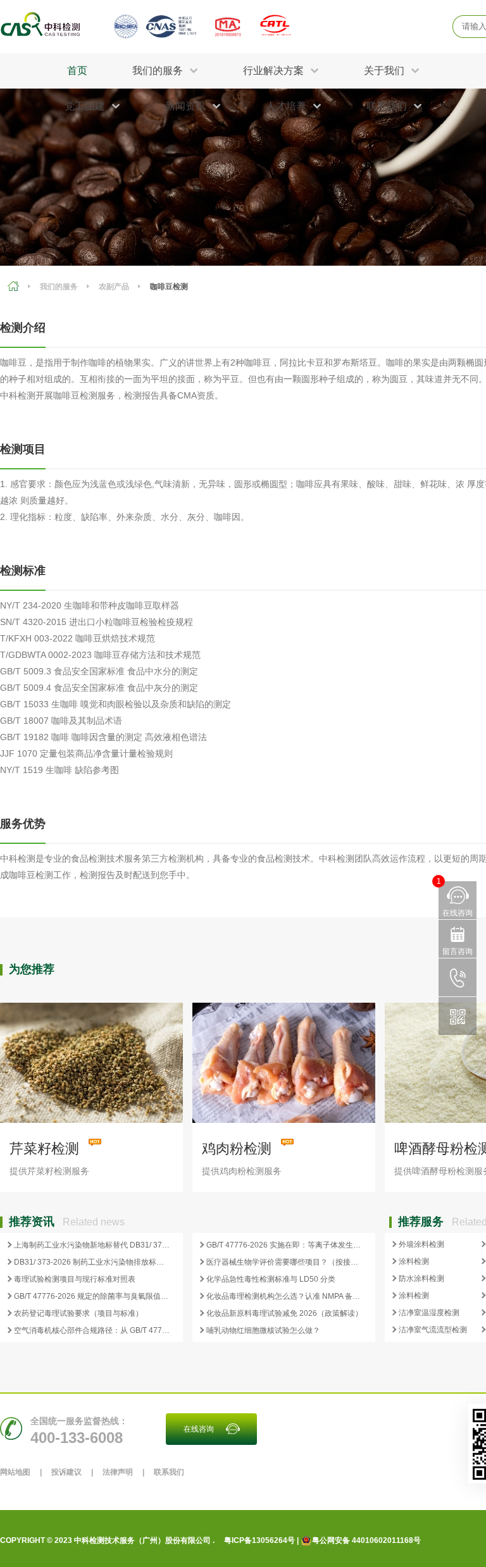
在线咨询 (199, 1429)
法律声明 (118, 1472)
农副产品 (114, 286)
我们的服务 (59, 286)
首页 (77, 70)
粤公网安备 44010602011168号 (366, 1540)
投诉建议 (66, 1472)
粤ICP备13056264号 (259, 1540)
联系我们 (169, 1472)
